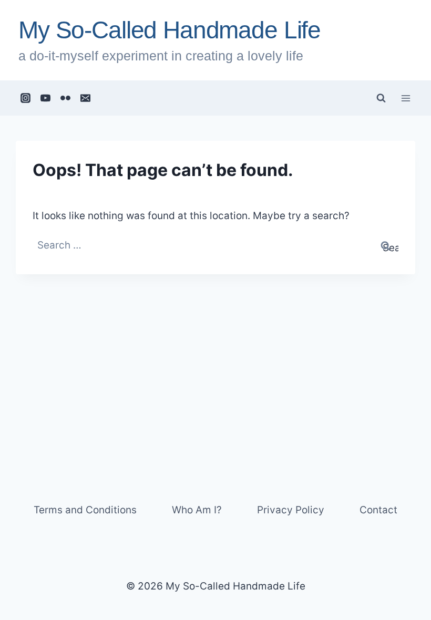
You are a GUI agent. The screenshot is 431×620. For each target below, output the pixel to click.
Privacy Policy (290, 510)
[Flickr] (66, 98)
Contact (378, 510)
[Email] (86, 98)
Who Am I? (197, 510)
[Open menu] (405, 98)
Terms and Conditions (85, 510)
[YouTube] (46, 98)
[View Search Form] (381, 98)
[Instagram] (26, 98)
